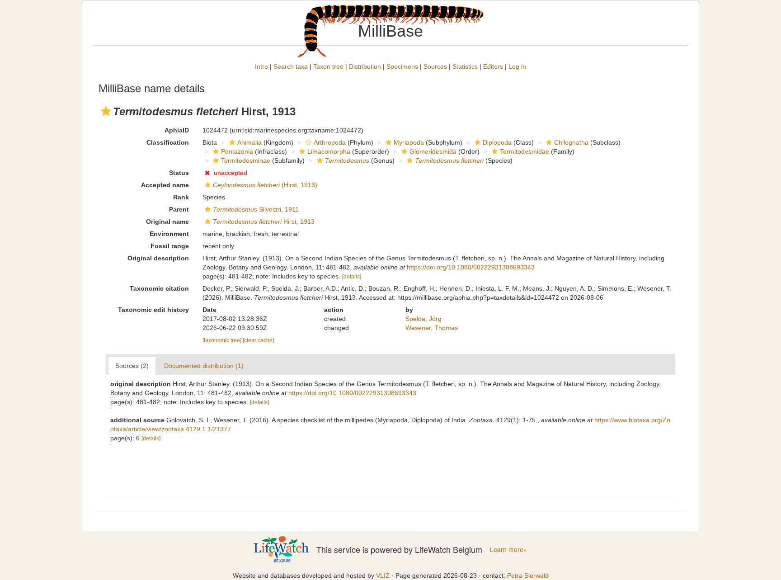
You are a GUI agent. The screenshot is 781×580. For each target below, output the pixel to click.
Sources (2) (132, 365)
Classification (167, 142)
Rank (181, 197)
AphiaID (177, 130)
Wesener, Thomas (431, 327)
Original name (167, 221)
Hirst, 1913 (264, 221)
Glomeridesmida (432, 151)
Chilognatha (571, 142)
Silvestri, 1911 (256, 209)
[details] (351, 276)
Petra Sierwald (528, 575)
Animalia (249, 142)
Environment (169, 233)
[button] (106, 111)
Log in (517, 66)
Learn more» (508, 549)
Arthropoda (330, 142)
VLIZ (383, 575)
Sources (435, 66)
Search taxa (290, 66)
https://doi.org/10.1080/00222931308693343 (471, 267)
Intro (261, 66)
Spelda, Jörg (423, 318)
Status (179, 172)
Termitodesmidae (524, 151)
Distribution (365, 66)
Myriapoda (409, 142)
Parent (179, 209)
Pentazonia (237, 151)
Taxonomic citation (159, 288)
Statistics (465, 66)
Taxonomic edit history (153, 309)
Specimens (402, 66)
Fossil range (170, 246)
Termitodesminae (245, 160)
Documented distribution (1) (204, 365)
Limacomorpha (328, 151)
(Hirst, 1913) (265, 185)
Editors (493, 66)
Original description (158, 258)
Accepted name (165, 185)
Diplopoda (497, 142)
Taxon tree (328, 66)
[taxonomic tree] (222, 340)
